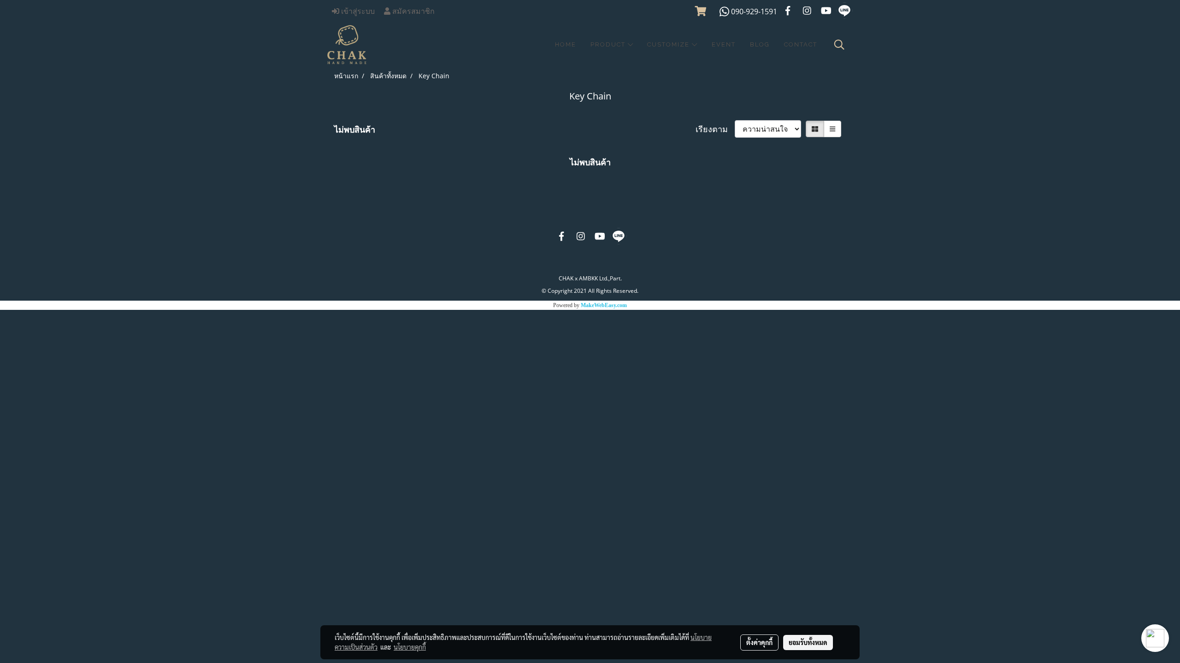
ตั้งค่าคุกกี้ (759, 642)
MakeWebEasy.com (604, 305)
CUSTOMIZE (669, 44)
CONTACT (800, 44)
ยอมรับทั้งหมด (808, 642)
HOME (565, 44)
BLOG (760, 44)
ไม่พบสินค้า (354, 129)
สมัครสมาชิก (412, 11)
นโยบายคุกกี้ (410, 647)
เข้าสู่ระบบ (357, 11)
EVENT (724, 44)
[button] (839, 44)
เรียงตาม (715, 128)
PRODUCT (609, 44)
